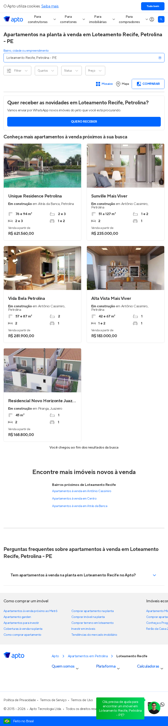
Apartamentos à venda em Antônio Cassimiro (81, 491)
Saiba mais (50, 6)
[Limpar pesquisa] (160, 58)
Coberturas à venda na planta (23, 629)
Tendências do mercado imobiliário (94, 635)
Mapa (125, 84)
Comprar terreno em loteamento (92, 623)
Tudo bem (153, 6)
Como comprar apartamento (22, 635)
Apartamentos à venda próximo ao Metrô (30, 611)
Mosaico (107, 84)
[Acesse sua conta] (151, 19)
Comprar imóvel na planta (88, 617)
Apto (55, 656)
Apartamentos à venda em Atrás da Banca (79, 506)
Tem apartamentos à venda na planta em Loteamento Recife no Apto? (73, 575)
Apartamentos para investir (21, 623)
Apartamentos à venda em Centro (74, 499)
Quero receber (84, 122)
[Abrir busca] (161, 19)
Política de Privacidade (20, 700)
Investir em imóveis (83, 629)
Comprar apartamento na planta (92, 611)
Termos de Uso (82, 700)
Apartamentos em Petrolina (88, 656)
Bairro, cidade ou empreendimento (26, 51)
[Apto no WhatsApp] (162, 704)
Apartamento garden (17, 617)
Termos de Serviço (53, 700)
